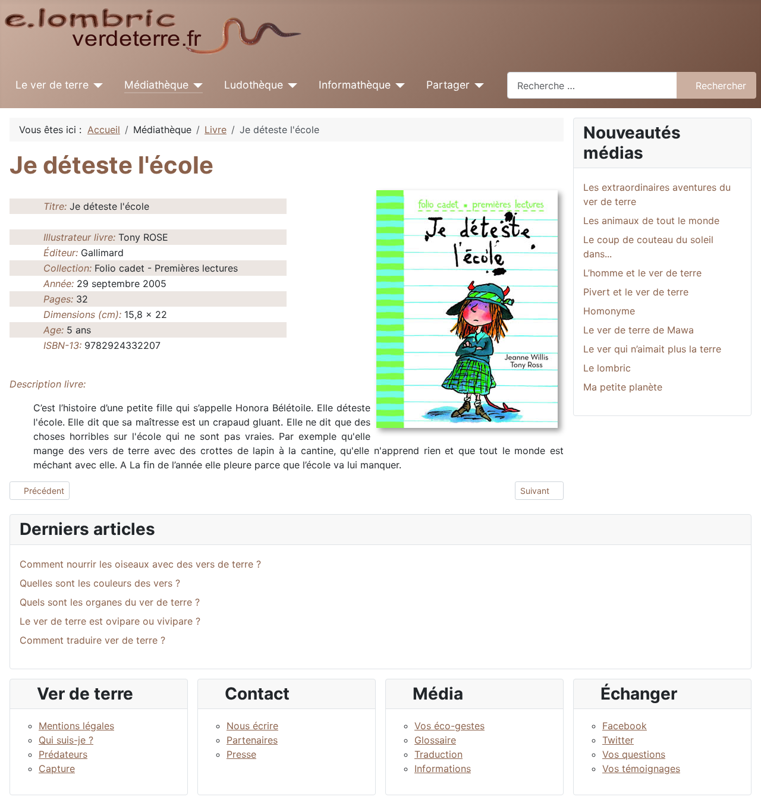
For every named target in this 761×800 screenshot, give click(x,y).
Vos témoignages (641, 768)
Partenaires (252, 740)
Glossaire (435, 740)
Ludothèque (253, 84)
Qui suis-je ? (66, 740)
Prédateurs (63, 754)
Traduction (438, 754)
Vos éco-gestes (449, 726)
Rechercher (721, 86)
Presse (241, 754)
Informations (442, 768)
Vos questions (633, 754)
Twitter (618, 740)
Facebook (624, 726)
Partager (448, 84)
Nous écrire (252, 726)
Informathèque (355, 84)
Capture (57, 768)
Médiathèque (156, 84)
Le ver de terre (52, 84)
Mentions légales (76, 726)
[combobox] (592, 85)
